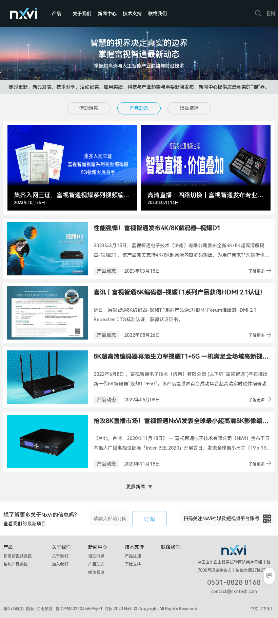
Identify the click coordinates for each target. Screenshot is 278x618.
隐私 (30, 608)
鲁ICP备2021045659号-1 (79, 608)
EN (270, 13)
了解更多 (260, 271)
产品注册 (133, 556)
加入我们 (60, 564)
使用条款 (44, 608)
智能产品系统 (15, 564)
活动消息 (88, 108)
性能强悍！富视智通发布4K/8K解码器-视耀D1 (157, 228)
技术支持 (132, 13)
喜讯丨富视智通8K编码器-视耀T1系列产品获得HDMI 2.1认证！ (180, 292)
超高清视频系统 (17, 556)
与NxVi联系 (13, 608)
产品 (56, 13)
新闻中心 (107, 13)
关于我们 (82, 13)
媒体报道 (189, 108)
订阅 (149, 519)
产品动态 (139, 108)
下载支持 (133, 564)
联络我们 (157, 13)
